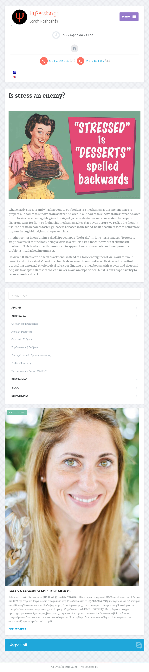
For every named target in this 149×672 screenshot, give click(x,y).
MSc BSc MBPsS (17, 412)
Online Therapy (21, 363)
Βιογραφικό (19, 379)
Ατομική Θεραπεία (21, 331)
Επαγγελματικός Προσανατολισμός (31, 355)
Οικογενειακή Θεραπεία (24, 323)
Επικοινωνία (19, 395)
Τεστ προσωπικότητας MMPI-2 (29, 371)
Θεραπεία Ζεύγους (21, 339)
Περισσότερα (17, 629)
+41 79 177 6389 (94, 61)
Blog (15, 387)
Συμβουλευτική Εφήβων (24, 347)
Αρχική (16, 307)
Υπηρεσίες (18, 315)
